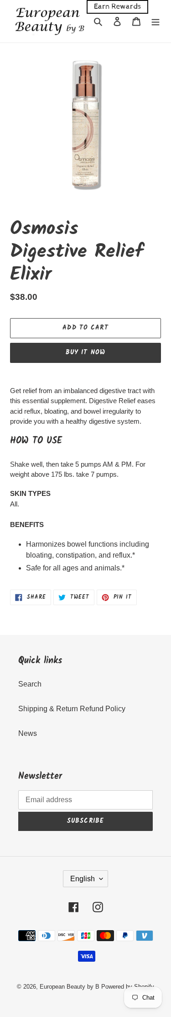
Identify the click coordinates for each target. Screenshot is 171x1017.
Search (29, 684)
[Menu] (155, 21)
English (82, 879)
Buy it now (85, 352)
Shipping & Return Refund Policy (71, 709)
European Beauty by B (69, 986)
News (27, 733)
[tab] (85, 441)
